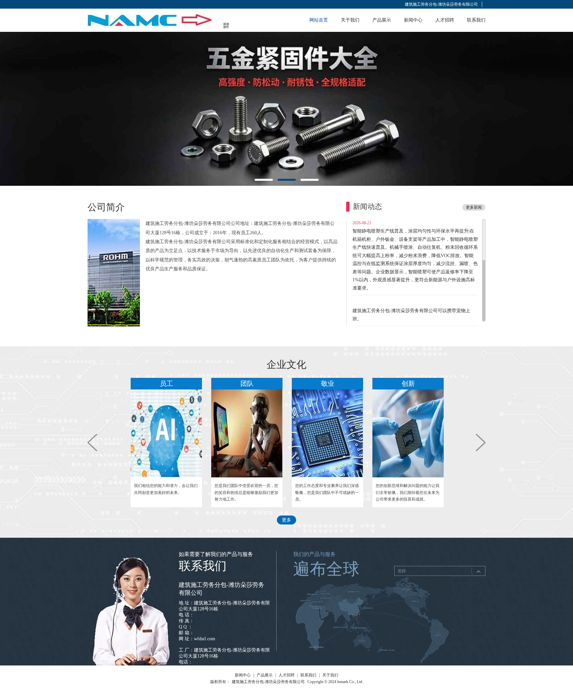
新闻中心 (413, 20)
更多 (286, 520)
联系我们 (476, 20)
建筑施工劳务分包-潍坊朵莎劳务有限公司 (441, 4)
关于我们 (350, 20)
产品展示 (381, 20)
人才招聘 (444, 20)
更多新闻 (474, 207)
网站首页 (318, 20)
